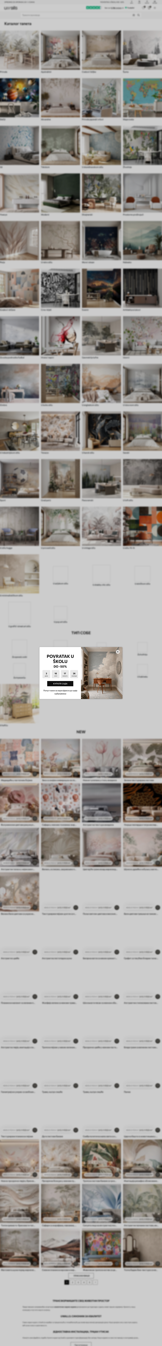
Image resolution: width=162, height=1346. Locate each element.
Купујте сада (60, 683)
